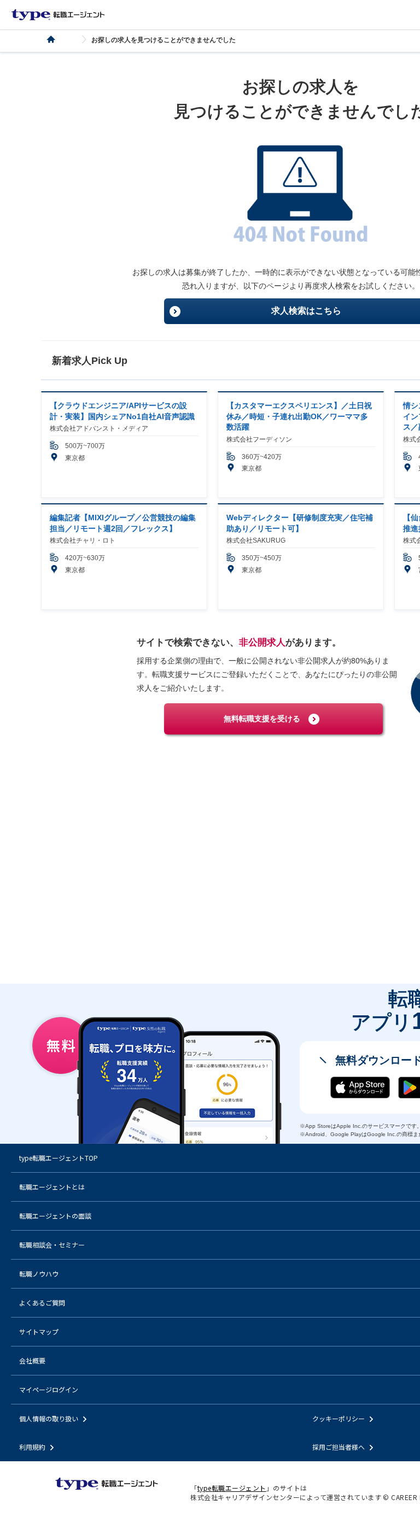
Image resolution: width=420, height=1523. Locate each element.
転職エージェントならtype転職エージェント (58, 14)
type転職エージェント (57, 40)
